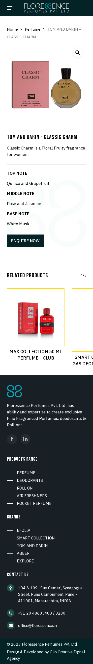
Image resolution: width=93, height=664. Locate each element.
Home (12, 29)
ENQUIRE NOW (25, 240)
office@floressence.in (37, 625)
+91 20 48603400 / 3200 (41, 613)
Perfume (32, 29)
